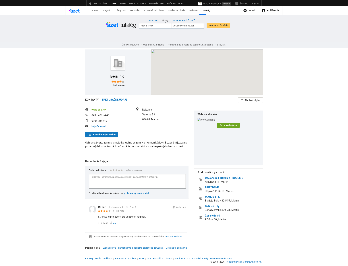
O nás (98, 258)
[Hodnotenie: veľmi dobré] (105, 211)
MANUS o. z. (212, 196)
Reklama (107, 258)
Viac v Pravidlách (173, 236)
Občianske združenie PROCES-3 (224, 177)
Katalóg (89, 258)
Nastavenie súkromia (221, 258)
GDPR (141, 258)
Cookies (132, 258)
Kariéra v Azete (182, 258)
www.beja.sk (99, 109)
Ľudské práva (109, 248)
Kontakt (200, 258)
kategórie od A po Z (184, 20)
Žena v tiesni (212, 215)
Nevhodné (181, 207)
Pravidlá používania (162, 258)
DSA (149, 258)
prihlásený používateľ (136, 193)
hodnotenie (118, 85)
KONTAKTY (92, 99)
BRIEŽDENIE (212, 187)
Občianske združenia (176, 248)
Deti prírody (212, 206)
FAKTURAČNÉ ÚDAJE (114, 99)
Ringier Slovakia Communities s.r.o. (244, 262)
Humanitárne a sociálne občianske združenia (140, 248)
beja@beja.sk (99, 126)
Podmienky (120, 258)
